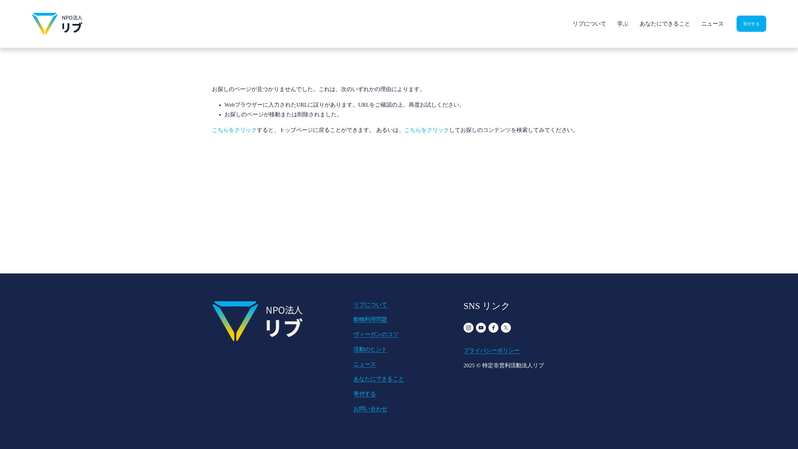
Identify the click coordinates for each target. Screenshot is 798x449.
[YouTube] (481, 328)
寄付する (751, 24)
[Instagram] (469, 328)
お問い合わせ (370, 409)
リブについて (589, 24)
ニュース (712, 24)
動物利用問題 (370, 319)
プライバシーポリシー (492, 350)
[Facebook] (493, 328)
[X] (506, 328)
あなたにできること (665, 24)
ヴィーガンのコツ (375, 334)
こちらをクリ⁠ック (234, 130)
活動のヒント (370, 349)
